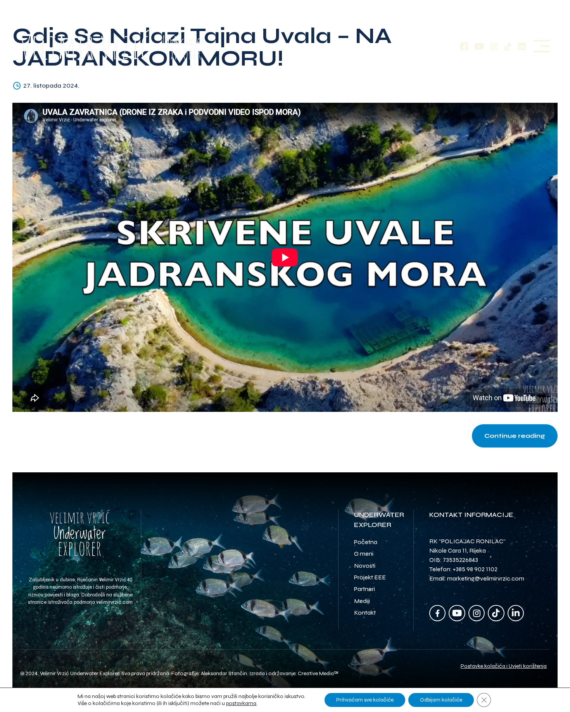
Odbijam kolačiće (441, 699)
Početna (365, 542)
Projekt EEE (370, 577)
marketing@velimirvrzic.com (485, 578)
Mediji (362, 601)
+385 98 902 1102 (475, 569)
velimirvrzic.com (114, 602)
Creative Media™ (318, 673)
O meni (363, 553)
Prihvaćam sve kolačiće (365, 699)
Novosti (364, 565)
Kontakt (365, 612)
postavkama (241, 703)
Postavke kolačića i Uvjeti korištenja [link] (504, 666)
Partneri (364, 589)
